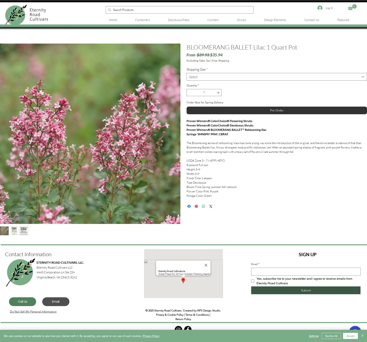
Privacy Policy (151, 336)
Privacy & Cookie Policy (169, 314)
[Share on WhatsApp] (203, 206)
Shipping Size (197, 69)
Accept (350, 336)
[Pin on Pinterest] (196, 206)
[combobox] (277, 77)
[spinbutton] (204, 92)
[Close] (362, 336)
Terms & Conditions (197, 314)
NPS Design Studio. (209, 310)
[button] (352, 7)
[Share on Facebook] (189, 206)
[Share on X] (211, 206)
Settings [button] (314, 336)
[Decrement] (189, 92)
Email (255, 264)
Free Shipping (220, 60)
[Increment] (218, 92)
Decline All (331, 336)
